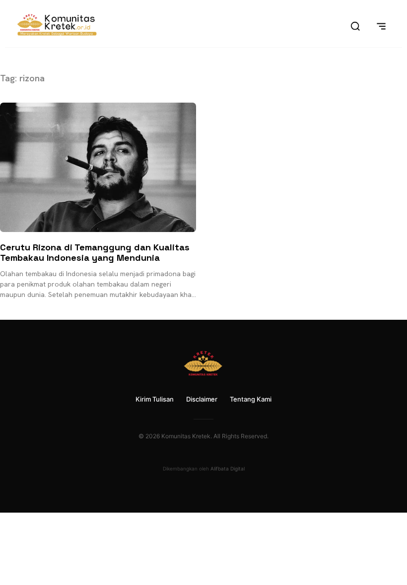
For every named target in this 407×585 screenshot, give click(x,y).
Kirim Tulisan (155, 399)
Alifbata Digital (227, 468)
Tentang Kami (250, 399)
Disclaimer (201, 399)
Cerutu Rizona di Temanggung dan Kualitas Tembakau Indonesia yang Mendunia (95, 252)
